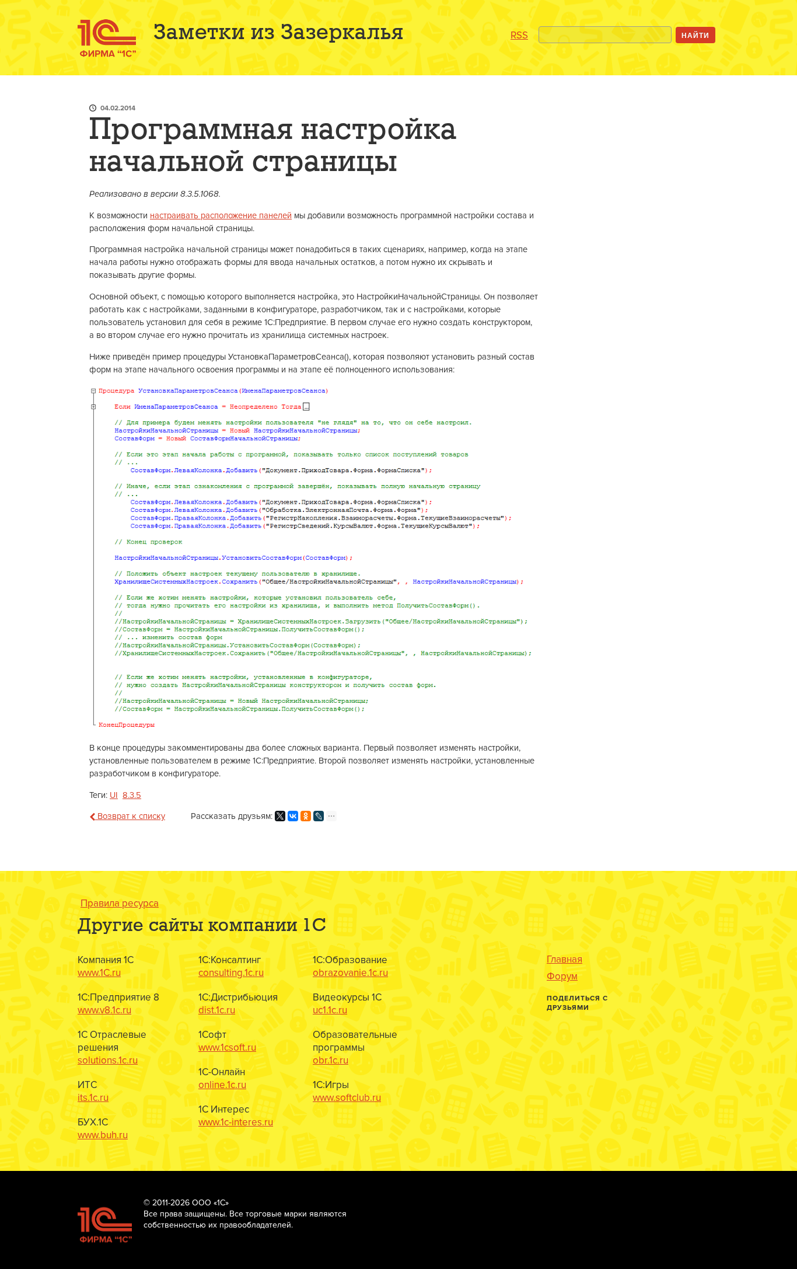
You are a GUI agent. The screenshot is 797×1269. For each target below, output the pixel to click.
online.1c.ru (222, 1085)
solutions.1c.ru (108, 1060)
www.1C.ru (99, 973)
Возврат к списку (130, 816)
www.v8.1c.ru (104, 1010)
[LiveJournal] (318, 816)
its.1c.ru (93, 1098)
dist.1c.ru (216, 1010)
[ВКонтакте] (293, 816)
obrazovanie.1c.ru (350, 973)
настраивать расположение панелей (221, 216)
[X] (280, 816)
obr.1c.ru (330, 1060)
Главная (564, 959)
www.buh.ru (103, 1135)
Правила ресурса (120, 903)
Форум (562, 976)
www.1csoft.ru (227, 1047)
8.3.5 (132, 795)
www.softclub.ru (347, 1098)
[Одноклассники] (305, 816)
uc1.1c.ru (330, 1010)
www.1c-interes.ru (235, 1122)
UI (114, 795)
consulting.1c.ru (231, 973)
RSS (519, 35)
